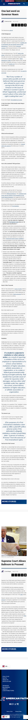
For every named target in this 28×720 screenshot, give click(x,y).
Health (5, 679)
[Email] (19, 25)
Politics (6, 676)
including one (12, 64)
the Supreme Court (13, 222)
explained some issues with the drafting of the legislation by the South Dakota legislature (13, 195)
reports (11, 30)
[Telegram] (25, 25)
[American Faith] (2, 21)
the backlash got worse (16, 100)
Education (7, 681)
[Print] (22, 25)
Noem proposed (17, 294)
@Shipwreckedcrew (11, 193)
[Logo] (14, 4)
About (5, 689)
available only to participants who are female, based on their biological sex (14, 44)
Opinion (6, 685)
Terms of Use (10, 711)
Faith (5, 678)
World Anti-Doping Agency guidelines (15, 238)
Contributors (8, 690)
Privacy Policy (18, 711)
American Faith (8, 21)
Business (6, 687)
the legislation (15, 206)
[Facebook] (12, 25)
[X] (16, 25)
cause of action (18, 288)
